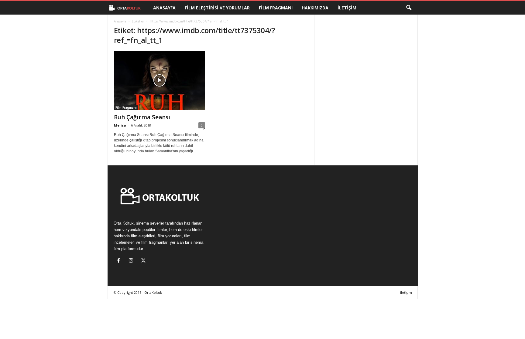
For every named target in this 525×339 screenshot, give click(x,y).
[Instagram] (132, 261)
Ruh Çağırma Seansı (142, 117)
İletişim (347, 8)
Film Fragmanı (276, 8)
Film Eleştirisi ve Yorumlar (217, 8)
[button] (408, 8)
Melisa (120, 125)
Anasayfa (164, 8)
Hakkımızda (315, 8)
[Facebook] (120, 261)
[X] (144, 261)
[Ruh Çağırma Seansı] (159, 80)
